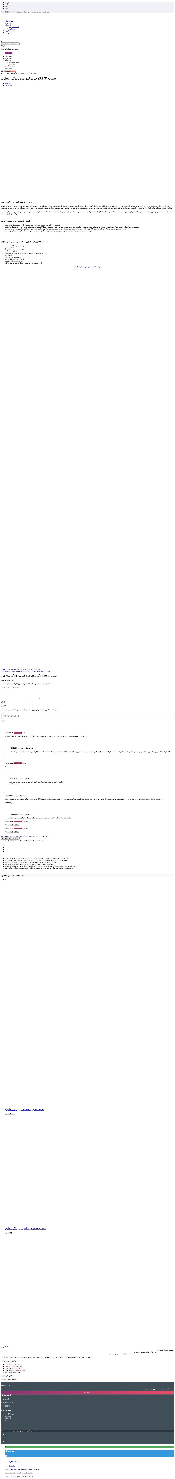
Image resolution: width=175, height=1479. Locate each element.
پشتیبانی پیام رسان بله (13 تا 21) (15, 1469)
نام (2, 702)
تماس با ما (8, 32)
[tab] (89, 83)
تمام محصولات (14, 27)
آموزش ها (8, 23)
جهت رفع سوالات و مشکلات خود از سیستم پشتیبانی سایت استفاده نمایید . (26, 671)
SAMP (7, 836)
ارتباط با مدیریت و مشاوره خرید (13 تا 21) (19, 1476)
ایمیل (3, 706)
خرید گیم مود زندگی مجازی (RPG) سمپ (29, 836)
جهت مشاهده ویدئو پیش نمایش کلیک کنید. (87, 267)
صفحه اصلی (9, 21)
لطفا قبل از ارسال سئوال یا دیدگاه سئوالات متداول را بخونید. (21, 669)
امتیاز (3, 713)
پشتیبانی (13, 71)
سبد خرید (8, 4)
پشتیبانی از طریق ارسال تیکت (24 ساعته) (19, 1473)
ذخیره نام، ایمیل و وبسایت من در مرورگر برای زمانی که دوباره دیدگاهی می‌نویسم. (31, 710)
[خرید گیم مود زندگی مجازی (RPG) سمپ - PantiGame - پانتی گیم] (10, 17)
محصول (22, 73)
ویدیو (6, 8)
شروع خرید (8, 53)
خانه (26, 73)
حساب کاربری (9, 2)
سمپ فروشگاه (38, 836)
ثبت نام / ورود (5, 71)
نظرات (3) (8, 85)
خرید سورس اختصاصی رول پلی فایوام (24, 1109)
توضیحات (8, 83)
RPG (2, 836)
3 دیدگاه (3, 1376)
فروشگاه (8, 6)
